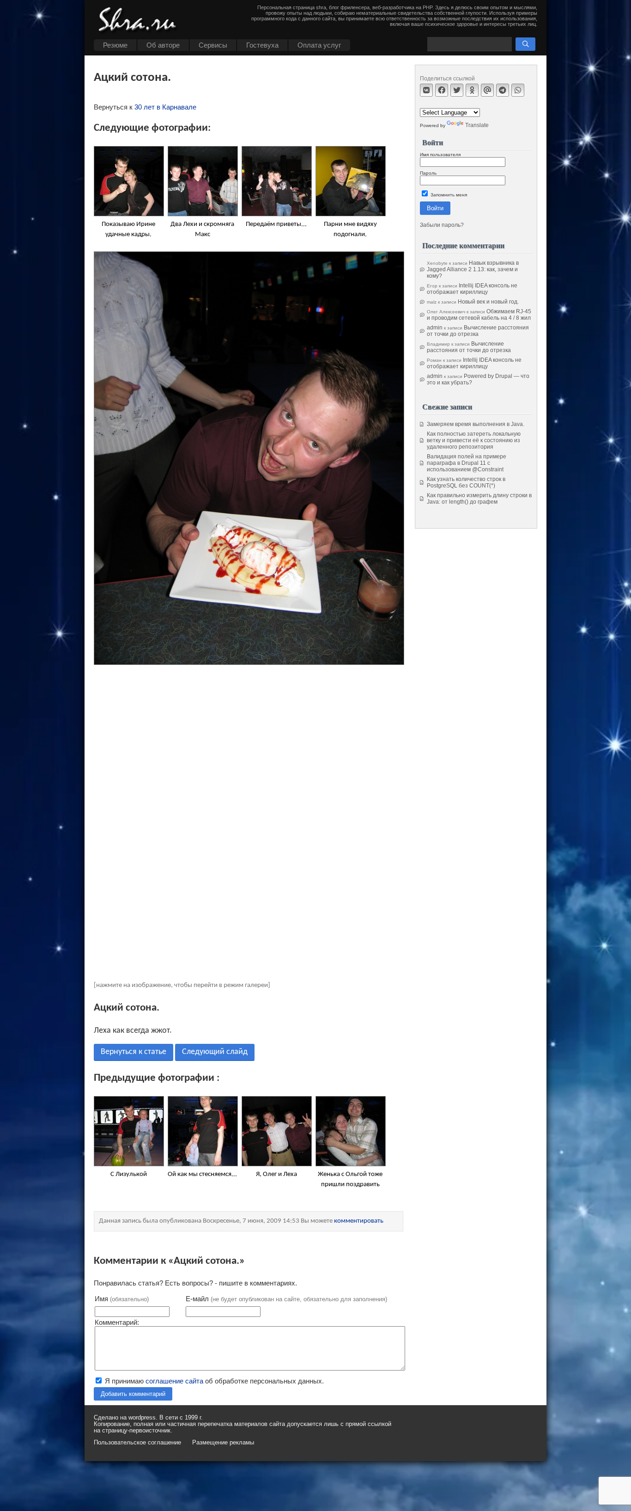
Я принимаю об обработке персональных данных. (213, 1381)
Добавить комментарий (133, 1393)
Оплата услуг (319, 45)
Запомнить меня (448, 194)
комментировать (358, 1221)
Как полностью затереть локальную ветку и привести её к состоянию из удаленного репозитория (474, 440)
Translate (477, 125)
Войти (435, 208)
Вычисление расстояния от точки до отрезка (478, 330)
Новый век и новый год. (488, 302)
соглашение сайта (174, 1381)
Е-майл (286, 1299)
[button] (525, 44)
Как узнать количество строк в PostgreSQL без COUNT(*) (466, 482)
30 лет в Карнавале (165, 107)
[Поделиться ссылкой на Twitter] (456, 90)
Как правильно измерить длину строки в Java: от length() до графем (479, 498)
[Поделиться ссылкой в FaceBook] (441, 90)
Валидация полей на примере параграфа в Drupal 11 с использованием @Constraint (466, 463)
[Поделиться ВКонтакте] (426, 90)
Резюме (115, 45)
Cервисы (213, 45)
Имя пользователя (440, 154)
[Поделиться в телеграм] (502, 90)
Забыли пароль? (442, 225)
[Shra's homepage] (140, 21)
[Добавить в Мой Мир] (487, 90)
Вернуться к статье (133, 1052)
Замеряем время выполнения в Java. (475, 424)
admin (435, 327)
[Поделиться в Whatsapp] (517, 90)
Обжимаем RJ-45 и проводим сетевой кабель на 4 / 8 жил (479, 314)
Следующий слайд (215, 1052)
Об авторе (163, 45)
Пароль (428, 173)
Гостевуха (262, 45)
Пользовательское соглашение (137, 1442)
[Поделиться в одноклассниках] (472, 90)
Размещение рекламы (223, 1442)
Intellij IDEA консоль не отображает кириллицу (472, 288)
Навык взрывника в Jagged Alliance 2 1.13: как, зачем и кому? (473, 269)
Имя (122, 1299)
